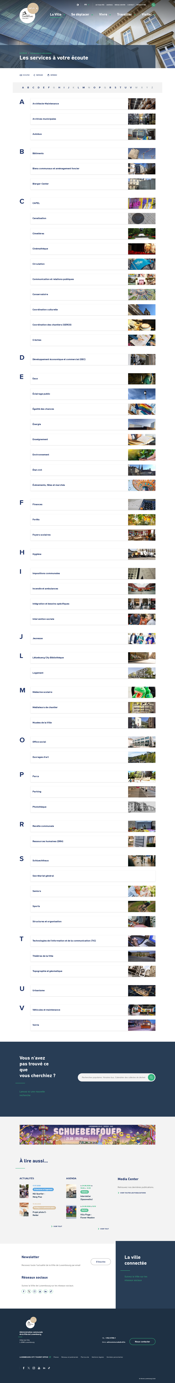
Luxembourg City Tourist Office (34, 1357)
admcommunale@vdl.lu (116, 1342)
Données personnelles (115, 1357)
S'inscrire (100, 1261)
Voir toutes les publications (133, 1193)
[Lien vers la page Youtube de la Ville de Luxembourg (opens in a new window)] (40, 1291)
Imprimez (53, 75)
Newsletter (141, 5)
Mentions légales (98, 1357)
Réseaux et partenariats (69, 1357)
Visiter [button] (147, 14)
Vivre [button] (103, 14)
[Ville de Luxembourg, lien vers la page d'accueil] (29, 22)
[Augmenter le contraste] (78, 5)
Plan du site (85, 1357)
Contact (130, 5)
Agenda (110, 5)
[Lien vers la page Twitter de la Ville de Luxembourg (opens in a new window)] (29, 1291)
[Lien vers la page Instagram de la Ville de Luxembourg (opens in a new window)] (35, 1291)
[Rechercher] (151, 1077)
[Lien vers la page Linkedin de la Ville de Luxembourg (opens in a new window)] (45, 1291)
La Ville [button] (56, 14)
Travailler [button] (125, 14)
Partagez (39, 75)
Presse (56, 1357)
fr (85, 5)
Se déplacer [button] (80, 14)
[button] (153, 5)
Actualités (100, 5)
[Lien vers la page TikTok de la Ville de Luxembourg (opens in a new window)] (51, 1291)
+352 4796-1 (110, 1338)
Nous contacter (142, 1341)
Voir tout (57, 1226)
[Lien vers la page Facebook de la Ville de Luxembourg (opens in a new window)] (24, 1291)
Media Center (120, 5)
